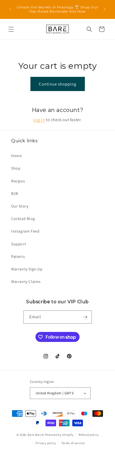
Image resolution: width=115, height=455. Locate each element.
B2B (14, 193)
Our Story (19, 206)
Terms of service (73, 443)
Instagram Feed (25, 231)
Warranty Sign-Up (27, 268)
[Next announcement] (105, 9)
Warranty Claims (26, 281)
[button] (11, 29)
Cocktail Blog (23, 218)
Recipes (18, 181)
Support (18, 243)
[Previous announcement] (10, 9)
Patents (18, 256)
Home (16, 155)
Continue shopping (57, 84)
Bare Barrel (36, 434)
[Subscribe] (85, 317)
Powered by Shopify (59, 434)
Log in (39, 119)
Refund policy (89, 435)
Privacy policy (45, 443)
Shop (15, 168)
